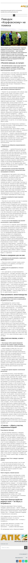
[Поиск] (25, 547)
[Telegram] (23, 561)
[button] (14, 15)
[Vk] (17, 561)
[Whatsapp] (26, 561)
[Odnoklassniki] (20, 561)
